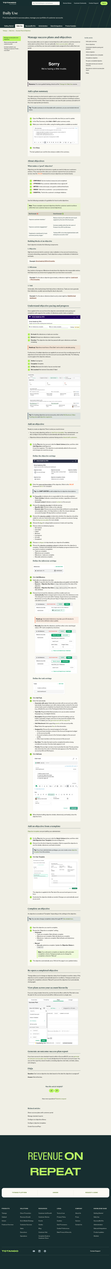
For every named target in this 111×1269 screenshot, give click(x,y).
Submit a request (61, 1098)
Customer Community (80, 3)
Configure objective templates (37, 1123)
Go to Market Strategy (26, 1221)
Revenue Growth (25, 1217)
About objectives (90, 44)
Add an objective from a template (94, 55)
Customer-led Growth (45, 1213)
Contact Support (93, 3)
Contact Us (78, 1224)
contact (58, 502)
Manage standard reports (35, 1116)
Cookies (59, 1221)
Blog (40, 1228)
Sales (22, 1228)
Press (77, 1217)
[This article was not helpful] (56, 1090)
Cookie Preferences (63, 1228)
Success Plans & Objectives (23, 30)
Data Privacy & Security (64, 1232)
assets (57, 723)
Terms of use (61, 1213)
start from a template (58, 432)
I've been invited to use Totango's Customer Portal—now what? (11, 48)
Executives (23, 1232)
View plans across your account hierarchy (94, 64)
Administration (43, 26)
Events (41, 1221)
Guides (41, 1224)
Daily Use (19, 26)
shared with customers (70, 437)
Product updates (99, 1232)
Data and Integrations (100, 1228)
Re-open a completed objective (94, 61)
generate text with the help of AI (60, 720)
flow (41, 523)
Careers (77, 1221)
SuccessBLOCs (30, 26)
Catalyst (4, 1217)
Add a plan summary (91, 41)
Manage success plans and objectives (11, 38)
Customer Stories (44, 1217)
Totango (5, 30)
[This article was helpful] (51, 1090)
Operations (23, 1236)
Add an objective (90, 52)
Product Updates (70, 26)
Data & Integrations (56, 26)
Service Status (67, 3)
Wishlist (96, 1236)
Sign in (104, 3)
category (41, 542)
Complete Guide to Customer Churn (44, 1237)
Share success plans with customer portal (40, 1112)
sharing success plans (42, 520)
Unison (4, 1221)
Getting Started (9, 26)
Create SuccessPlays (34, 1126)
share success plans (62, 44)
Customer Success (26, 1224)
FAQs (87, 73)
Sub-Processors (62, 1224)
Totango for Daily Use (66, 84)
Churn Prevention (25, 1213)
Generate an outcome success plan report (95, 69)
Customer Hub (43, 1232)
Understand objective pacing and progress (94, 48)
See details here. (68, 919)
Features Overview (7, 1224)
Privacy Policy (61, 1217)
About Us (78, 1213)
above (41, 486)
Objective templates (34, 831)
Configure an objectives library (37, 1119)
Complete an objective (91, 58)
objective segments (46, 417)
